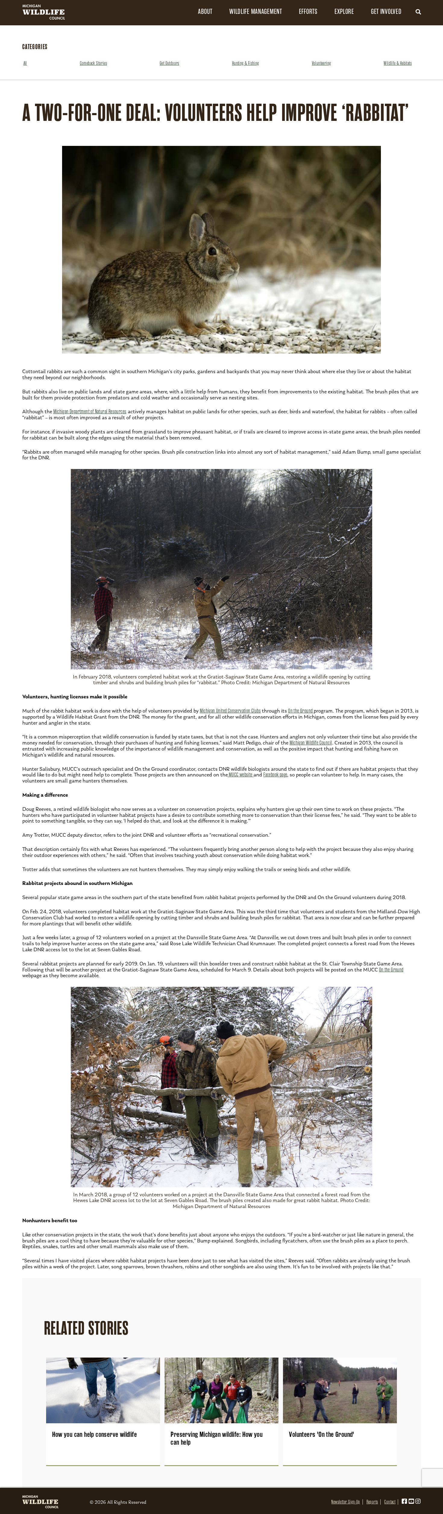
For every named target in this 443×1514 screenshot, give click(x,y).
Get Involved (386, 12)
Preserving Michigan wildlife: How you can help (216, 1438)
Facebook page (275, 775)
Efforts (308, 12)
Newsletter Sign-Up (345, 1502)
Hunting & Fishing (245, 63)
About (205, 12)
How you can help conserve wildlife (94, 1434)
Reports (372, 1502)
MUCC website (241, 775)
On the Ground (301, 711)
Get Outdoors (169, 63)
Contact (389, 1502)
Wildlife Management (255, 12)
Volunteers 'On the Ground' (321, 1434)
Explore (344, 12)
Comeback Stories (93, 63)
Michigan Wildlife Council (311, 743)
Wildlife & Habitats (398, 63)
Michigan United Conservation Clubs (230, 711)
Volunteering (321, 63)
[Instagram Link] (418, 1502)
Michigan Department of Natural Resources (90, 411)
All (25, 63)
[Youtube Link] (411, 1502)
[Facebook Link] (404, 1502)
